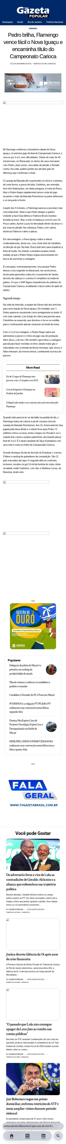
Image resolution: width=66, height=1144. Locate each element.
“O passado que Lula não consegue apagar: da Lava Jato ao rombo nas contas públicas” (31, 1126)
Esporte (33, 28)
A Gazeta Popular (16, 909)
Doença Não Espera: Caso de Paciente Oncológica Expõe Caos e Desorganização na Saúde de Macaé (26, 727)
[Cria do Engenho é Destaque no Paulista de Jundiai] (52, 392)
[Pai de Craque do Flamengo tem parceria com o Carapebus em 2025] (52, 379)
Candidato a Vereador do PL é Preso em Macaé (31, 695)
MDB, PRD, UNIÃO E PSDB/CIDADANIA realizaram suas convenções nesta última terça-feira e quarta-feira (32, 745)
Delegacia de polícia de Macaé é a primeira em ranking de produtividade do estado (25, 669)
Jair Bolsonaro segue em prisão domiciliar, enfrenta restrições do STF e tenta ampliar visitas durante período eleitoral (32, 1106)
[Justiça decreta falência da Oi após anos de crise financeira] (33, 934)
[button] (59, 1126)
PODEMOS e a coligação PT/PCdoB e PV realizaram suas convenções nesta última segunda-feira (30, 708)
